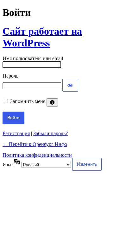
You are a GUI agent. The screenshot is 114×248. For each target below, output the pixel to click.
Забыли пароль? (50, 133)
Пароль (10, 76)
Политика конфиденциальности (37, 155)
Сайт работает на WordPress (42, 37)
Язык (8, 164)
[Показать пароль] (70, 85)
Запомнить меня (27, 101)
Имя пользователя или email (33, 58)
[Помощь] (52, 102)
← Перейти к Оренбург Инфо (35, 144)
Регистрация (16, 133)
